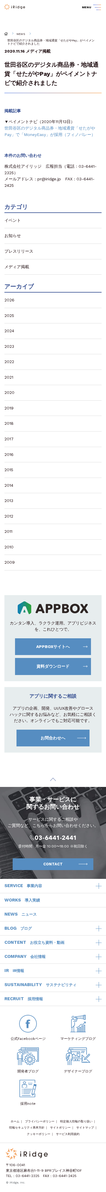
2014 (8, 485)
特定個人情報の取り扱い (76, 1121)
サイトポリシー (60, 1127)
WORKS (22, 900)
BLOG (18, 928)
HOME (6, 33)
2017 (9, 438)
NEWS (20, 34)
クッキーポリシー (38, 1134)
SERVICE (23, 885)
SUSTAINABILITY (40, 984)
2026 (9, 300)
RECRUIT (23, 998)
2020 (9, 392)
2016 (9, 454)
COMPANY (25, 956)
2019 (9, 408)
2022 (9, 361)
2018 (9, 423)
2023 (9, 346)
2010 (9, 547)
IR (14, 970)
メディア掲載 (38, 51)
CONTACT (53, 864)
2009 (9, 562)
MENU (86, 7)
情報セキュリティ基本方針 (26, 1127)
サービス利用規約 (68, 1134)
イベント (12, 220)
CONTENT (34, 942)
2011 (8, 531)
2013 (8, 500)
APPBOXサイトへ (53, 646)
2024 (9, 330)
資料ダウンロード (53, 666)
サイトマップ (85, 1127)
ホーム (15, 1121)
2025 (9, 315)
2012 (8, 516)
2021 (8, 377)
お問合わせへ (53, 738)
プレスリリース (18, 251)
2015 (8, 469)
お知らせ (12, 235)
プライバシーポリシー (39, 1121)
